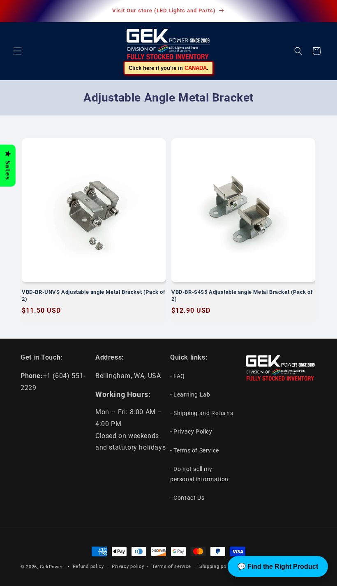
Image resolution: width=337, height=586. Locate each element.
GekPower (51, 567)
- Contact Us (187, 497)
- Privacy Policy (191, 431)
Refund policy (88, 566)
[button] (17, 51)
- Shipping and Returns (201, 413)
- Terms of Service (194, 450)
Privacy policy (128, 566)
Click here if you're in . (168, 68)
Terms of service (171, 566)
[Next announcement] (321, 11)
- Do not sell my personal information (199, 474)
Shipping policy (217, 566)
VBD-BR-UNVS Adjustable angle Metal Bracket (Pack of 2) (94, 295)
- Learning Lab (190, 394)
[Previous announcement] (16, 11)
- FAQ (177, 376)
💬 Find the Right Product (278, 566)
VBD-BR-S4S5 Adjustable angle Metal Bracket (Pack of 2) (242, 295)
